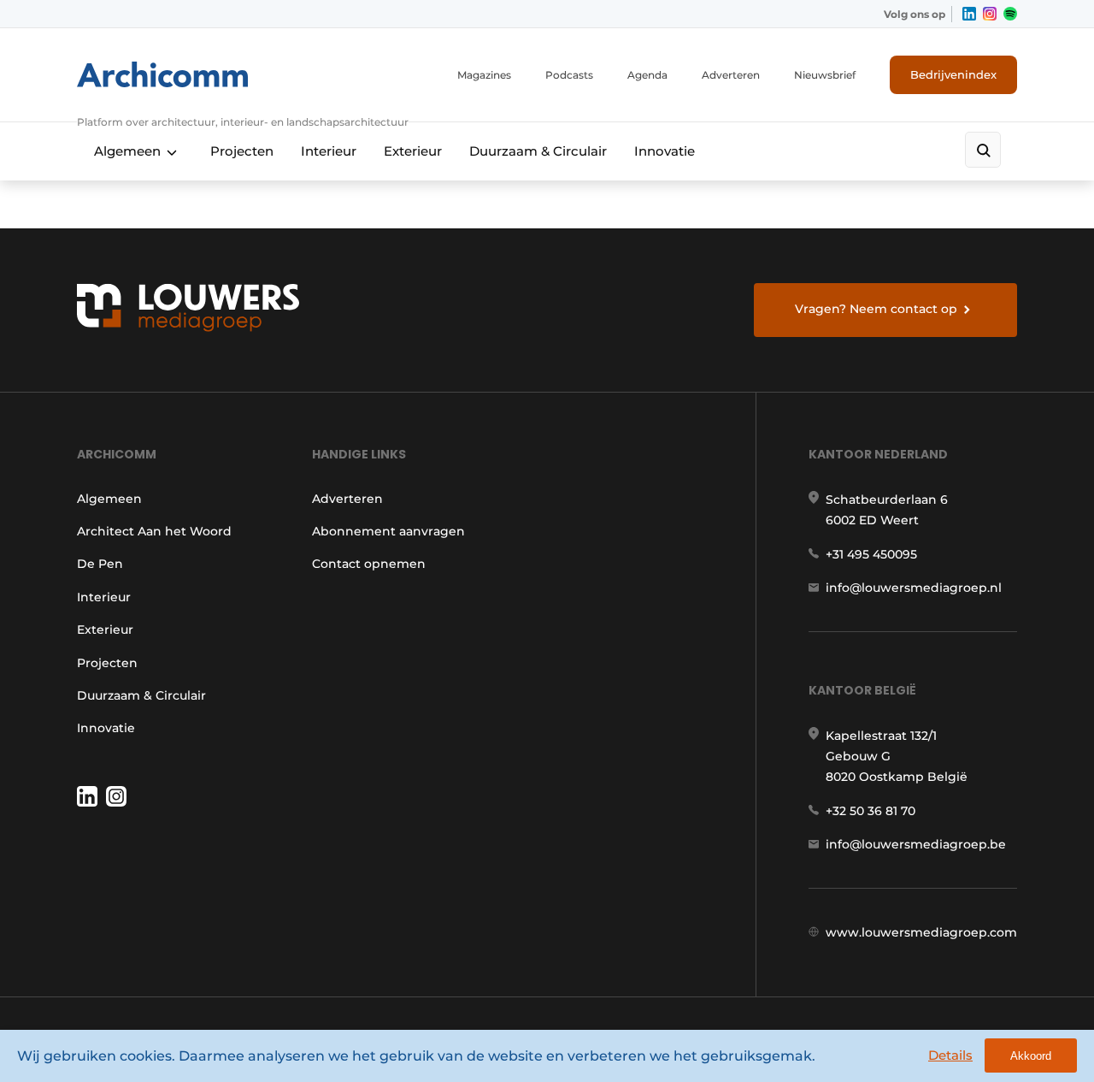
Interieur (328, 151)
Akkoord (1030, 1055)
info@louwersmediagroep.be (916, 844)
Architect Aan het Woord (154, 531)
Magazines (484, 74)
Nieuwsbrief (825, 74)
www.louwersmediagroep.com (921, 932)
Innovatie (664, 151)
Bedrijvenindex (953, 74)
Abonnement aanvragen (388, 531)
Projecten (242, 151)
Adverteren (731, 74)
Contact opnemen (369, 563)
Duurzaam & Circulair (538, 151)
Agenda (647, 74)
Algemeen (127, 151)
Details (950, 1055)
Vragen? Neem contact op (876, 308)
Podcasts (569, 74)
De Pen (100, 563)
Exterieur (413, 151)
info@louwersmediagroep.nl (914, 587)
